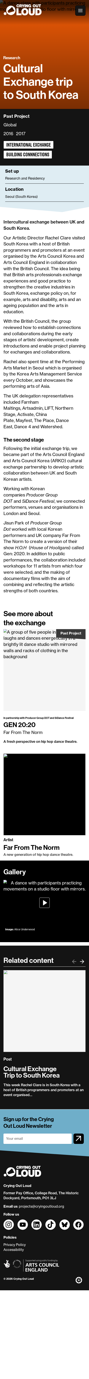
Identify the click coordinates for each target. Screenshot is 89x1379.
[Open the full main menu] (80, 10)
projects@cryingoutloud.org (41, 1206)
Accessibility (13, 1249)
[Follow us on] (8, 1224)
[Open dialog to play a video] (44, 903)
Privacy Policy (14, 1244)
